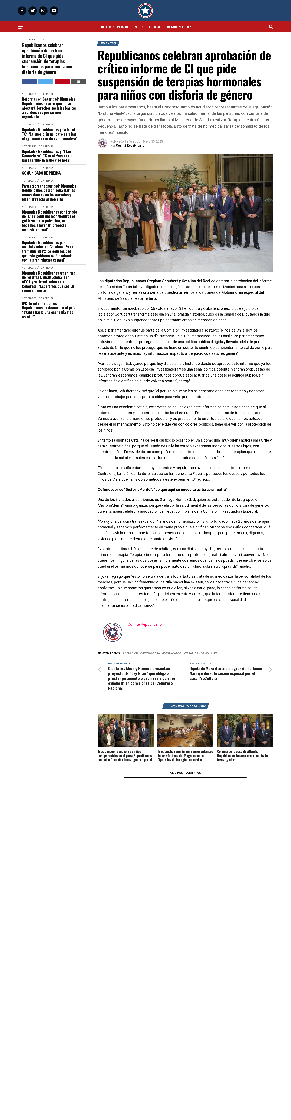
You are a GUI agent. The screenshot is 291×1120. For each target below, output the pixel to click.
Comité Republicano (130, 145)
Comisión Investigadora (142, 653)
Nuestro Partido (177, 26)
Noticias (154, 26)
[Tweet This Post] (45, 81)
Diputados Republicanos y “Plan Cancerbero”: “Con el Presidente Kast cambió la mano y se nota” (47, 155)
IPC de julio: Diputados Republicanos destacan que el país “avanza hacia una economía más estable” (48, 310)
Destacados (172, 653)
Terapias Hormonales (201, 653)
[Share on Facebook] (29, 81)
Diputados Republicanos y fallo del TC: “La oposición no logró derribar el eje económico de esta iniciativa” (49, 134)
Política (38, 39)
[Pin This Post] (62, 81)
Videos (138, 26)
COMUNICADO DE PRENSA (41, 173)
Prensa (49, 94)
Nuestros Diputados (114, 26)
